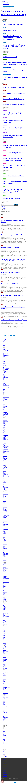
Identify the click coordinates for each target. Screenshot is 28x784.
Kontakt (5, 202)
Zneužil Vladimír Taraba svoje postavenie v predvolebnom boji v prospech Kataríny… (13, 37)
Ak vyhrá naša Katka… (9, 30)
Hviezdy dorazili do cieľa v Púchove (13, 176)
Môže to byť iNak (7, 67)
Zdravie (5, 774)
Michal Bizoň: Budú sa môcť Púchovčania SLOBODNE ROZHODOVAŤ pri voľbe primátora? (15, 46)
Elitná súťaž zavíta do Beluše (11, 198)
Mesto (5, 20)
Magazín (5, 109)
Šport (4, 172)
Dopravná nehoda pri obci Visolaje (13, 99)
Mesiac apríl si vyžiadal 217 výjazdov (14, 104)
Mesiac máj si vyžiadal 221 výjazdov (14, 93)
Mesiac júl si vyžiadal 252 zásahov (10, 247)
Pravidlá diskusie (6, 7)
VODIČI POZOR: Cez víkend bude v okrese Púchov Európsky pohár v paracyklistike (13, 190)
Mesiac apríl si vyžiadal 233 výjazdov (11, 284)
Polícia (5, 84)
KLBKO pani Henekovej (10, 57)
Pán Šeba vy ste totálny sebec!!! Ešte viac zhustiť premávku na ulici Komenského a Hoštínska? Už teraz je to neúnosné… (6, 613)
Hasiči (4, 90)
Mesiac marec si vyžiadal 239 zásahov (12, 295)
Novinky (5, 52)
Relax (4, 141)
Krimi (4, 83)
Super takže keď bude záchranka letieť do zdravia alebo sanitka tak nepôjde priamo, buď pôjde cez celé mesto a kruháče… (5, 657)
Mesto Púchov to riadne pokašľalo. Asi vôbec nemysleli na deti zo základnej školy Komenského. (6, 571)
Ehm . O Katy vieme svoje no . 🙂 (4, 343)
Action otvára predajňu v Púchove (13, 153)
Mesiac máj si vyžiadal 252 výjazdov (11, 272)
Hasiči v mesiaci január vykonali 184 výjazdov (14, 320)
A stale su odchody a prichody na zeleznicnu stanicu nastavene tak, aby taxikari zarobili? (5, 717)
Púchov (5, 19)
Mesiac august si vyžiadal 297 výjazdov (12, 235)
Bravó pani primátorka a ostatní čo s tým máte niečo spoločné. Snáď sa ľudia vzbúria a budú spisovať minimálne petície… (5, 502)
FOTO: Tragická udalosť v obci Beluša (14, 87)
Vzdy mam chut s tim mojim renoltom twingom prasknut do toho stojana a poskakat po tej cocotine (5, 738)
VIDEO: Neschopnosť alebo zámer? (13, 24)
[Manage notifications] (2, 781)
